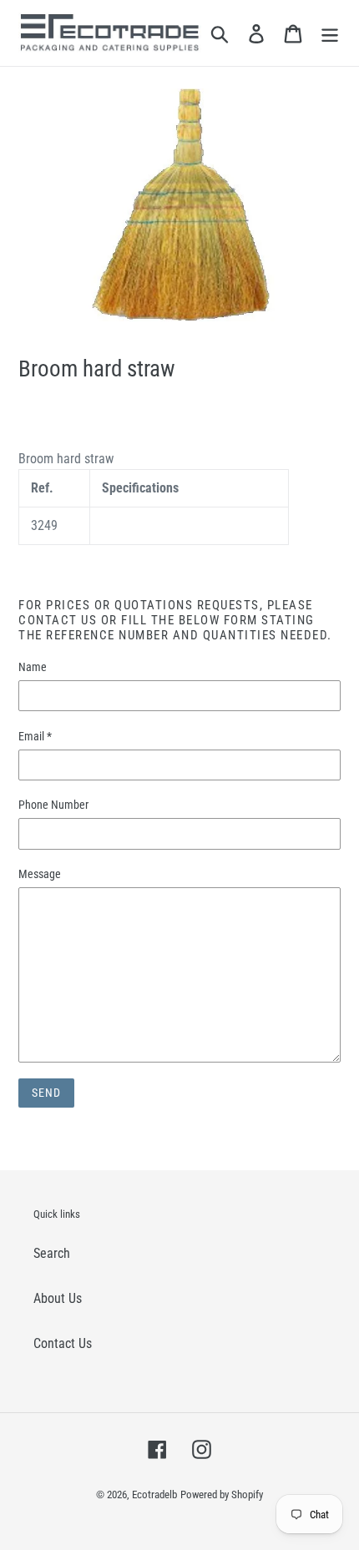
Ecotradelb (154, 1494)
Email (35, 736)
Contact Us (62, 1343)
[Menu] (329, 33)
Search (51, 1253)
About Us (57, 1298)
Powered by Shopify (221, 1494)
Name (32, 667)
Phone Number (53, 804)
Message (39, 874)
